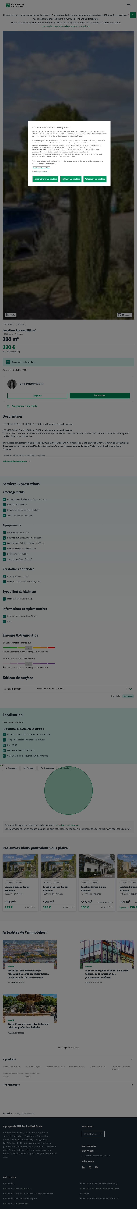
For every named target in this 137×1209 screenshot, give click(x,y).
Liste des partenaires (39, 172)
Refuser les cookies (71, 179)
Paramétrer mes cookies (45, 179)
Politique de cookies (41, 168)
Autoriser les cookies (95, 179)
